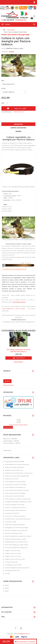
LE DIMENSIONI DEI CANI (12, 570)
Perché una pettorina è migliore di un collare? (18, 536)
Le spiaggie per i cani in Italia (13, 565)
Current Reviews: (6, 112)
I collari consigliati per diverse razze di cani (17, 568)
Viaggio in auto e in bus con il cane (15, 559)
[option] (18, 65)
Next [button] (34, 66)
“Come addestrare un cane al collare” (14, 308)
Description (18, 124)
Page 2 (7, 585)
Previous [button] (3, 66)
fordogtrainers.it (24, 633)
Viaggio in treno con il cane (13, 556)
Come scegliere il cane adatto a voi (15, 487)
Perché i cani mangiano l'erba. (13, 533)
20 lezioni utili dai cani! (11, 562)
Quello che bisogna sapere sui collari (15, 539)
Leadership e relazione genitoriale (15, 524)
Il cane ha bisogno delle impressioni (15, 510)
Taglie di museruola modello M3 (14, 467)
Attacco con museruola (11, 479)
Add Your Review (19, 112)
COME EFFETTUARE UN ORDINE (14, 461)
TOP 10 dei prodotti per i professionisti (16, 547)
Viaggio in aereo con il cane (13, 553)
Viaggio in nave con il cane (12, 550)
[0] (31, 19)
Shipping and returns (18, 128)
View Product (20, 358)
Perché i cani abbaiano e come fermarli (16, 530)
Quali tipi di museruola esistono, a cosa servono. (19, 473)
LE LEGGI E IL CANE (10, 522)
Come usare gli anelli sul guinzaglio (15, 493)
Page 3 (7, 588)
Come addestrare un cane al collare (15, 481)
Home (4, 30)
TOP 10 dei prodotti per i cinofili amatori (16, 545)
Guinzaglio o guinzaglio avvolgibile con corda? (18, 502)
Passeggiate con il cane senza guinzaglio (16, 527)
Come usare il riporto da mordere (14, 496)
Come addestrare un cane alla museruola (17, 464)
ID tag (3, 88)
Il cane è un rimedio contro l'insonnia (15, 507)
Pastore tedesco (11, 30)
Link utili (7, 573)
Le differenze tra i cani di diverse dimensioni (17, 519)
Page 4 (7, 591)
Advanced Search (8, 385)
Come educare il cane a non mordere (15, 484)
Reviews (18, 131)
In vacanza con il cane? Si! (12, 513)
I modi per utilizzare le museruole (14, 504)
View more (8, 427)
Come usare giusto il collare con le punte (17, 490)
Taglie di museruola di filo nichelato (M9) (17, 476)
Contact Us (21, 20)
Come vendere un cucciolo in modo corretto (18, 499)
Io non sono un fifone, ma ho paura (15, 516)
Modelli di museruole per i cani (14, 470)
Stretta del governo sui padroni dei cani (16, 542)
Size (2, 80)
